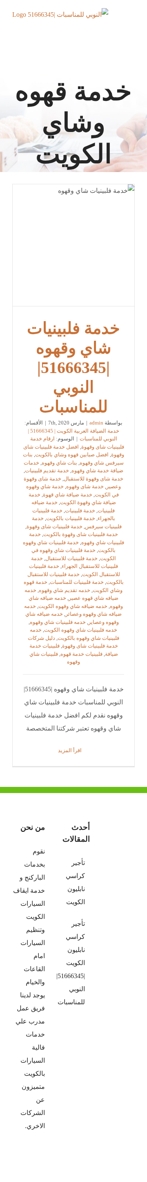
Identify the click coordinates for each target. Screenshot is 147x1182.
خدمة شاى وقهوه (85, 486)
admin (96, 423)
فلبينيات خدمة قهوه (81, 654)
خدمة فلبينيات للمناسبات (77, 582)
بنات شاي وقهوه (59, 463)
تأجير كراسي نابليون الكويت (75, 882)
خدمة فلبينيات (80, 510)
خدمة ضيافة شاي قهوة (67, 495)
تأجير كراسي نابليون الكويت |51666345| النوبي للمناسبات (73, 962)
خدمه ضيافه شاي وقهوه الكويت (72, 606)
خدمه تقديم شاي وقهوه (64, 590)
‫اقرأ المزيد (70, 750)
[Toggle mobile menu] (131, 22)
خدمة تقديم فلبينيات (47, 470)
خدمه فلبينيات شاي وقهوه (58, 622)
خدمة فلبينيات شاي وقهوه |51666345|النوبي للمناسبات (73, 245)
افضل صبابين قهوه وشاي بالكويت (72, 454)
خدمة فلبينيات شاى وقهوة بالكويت (80, 534)
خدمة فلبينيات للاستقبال (71, 558)
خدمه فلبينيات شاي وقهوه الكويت (80, 630)
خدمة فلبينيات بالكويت (70, 518)
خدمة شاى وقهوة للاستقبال (93, 479)
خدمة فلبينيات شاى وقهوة (54, 526)
